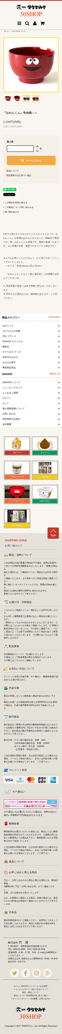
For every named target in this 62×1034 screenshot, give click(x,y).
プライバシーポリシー (19, 999)
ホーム (6, 31)
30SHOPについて (28, 986)
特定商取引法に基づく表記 (18, 175)
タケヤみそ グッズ (18, 31)
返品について (12, 171)
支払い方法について (39, 989)
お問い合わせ (44, 999)
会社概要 (33, 999)
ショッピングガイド (21, 989)
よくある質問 (42, 986)
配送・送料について (30, 992)
